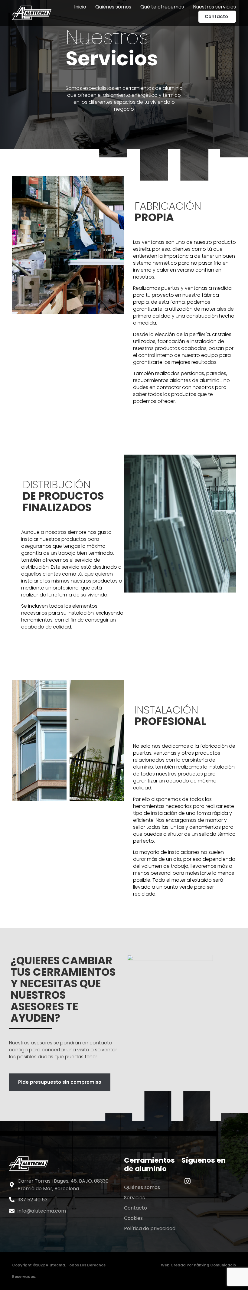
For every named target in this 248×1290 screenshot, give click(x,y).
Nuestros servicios (214, 6)
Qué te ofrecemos (162, 6)
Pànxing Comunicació (215, 1265)
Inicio (80, 6)
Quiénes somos (113, 6)
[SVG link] (187, 1181)
